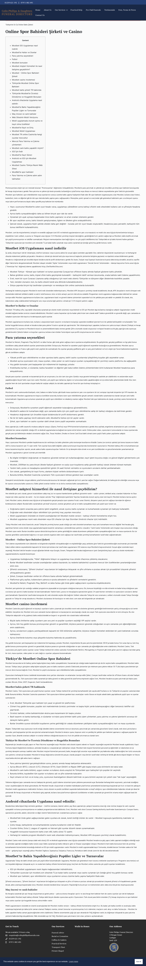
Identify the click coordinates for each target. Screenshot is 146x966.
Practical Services (59, 943)
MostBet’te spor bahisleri (22, 172)
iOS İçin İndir (17, 151)
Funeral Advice (58, 932)
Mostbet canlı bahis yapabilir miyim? (27, 148)
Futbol (14, 59)
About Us (47, 10)
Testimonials (109, 10)
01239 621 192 (11, 2)
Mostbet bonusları (20, 63)
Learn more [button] (73, 961)
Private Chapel (58, 951)
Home (37, 10)
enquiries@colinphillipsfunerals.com (24, 935)
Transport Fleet (58, 947)
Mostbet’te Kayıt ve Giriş (22, 127)
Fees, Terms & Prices (127, 10)
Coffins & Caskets (59, 940)
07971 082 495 (27, 2)
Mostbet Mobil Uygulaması (23, 131)
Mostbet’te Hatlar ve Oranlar (24, 52)
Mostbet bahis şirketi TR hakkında (26, 90)
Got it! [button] (138, 961)
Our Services (60, 10)
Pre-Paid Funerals (93, 10)
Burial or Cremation (60, 936)
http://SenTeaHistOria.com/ (52, 266)
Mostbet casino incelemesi (23, 80)
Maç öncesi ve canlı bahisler (24, 114)
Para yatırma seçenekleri (22, 56)
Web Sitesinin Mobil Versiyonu (25, 117)
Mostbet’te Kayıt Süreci (22, 155)
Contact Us (39, 15)
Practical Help (76, 10)
